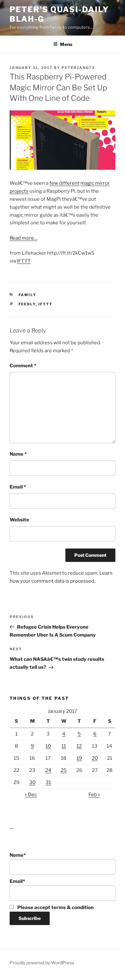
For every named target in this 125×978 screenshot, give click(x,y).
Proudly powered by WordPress (42, 962)
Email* (17, 881)
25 (64, 770)
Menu (66, 44)
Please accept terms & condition (55, 907)
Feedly (27, 304)
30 (32, 782)
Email (18, 487)
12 (79, 746)
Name (18, 454)
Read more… (24, 238)
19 (79, 758)
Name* (18, 855)
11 (64, 746)
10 (48, 746)
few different (64, 183)
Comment (23, 366)
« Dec (31, 794)
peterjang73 (78, 67)
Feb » (94, 794)
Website (19, 520)
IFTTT (24, 261)
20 (95, 758)
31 (48, 782)
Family (28, 295)
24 (48, 770)
